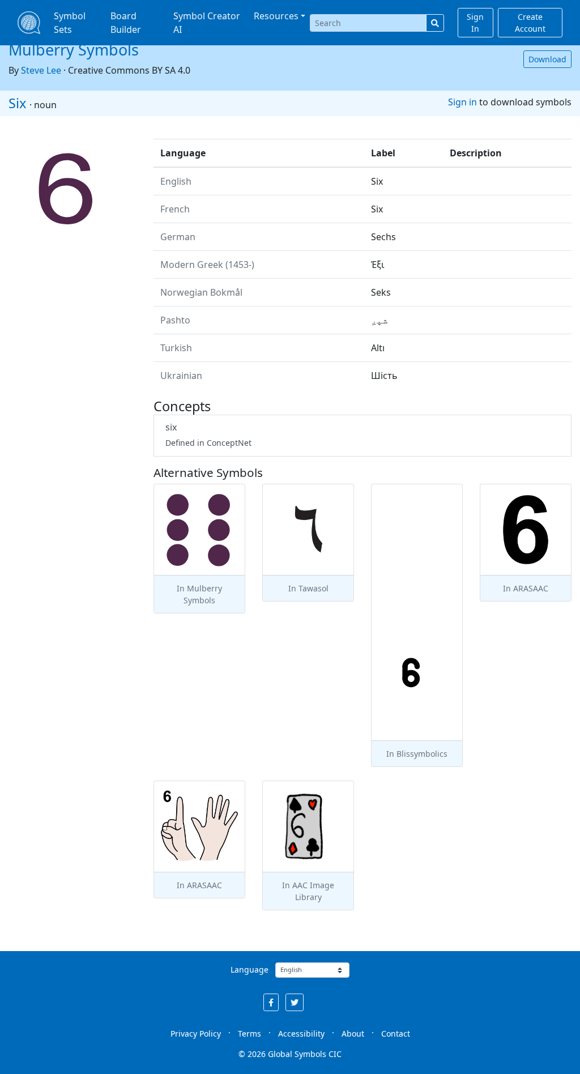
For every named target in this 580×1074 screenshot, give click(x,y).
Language (249, 969)
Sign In (475, 22)
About (353, 1033)
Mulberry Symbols (73, 49)
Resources (276, 16)
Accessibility (301, 1033)
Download (547, 59)
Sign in (462, 102)
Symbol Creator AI (206, 23)
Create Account (530, 22)
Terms (249, 1033)
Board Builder (125, 23)
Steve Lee (41, 70)
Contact (395, 1033)
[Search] (435, 23)
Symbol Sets (70, 23)
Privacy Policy (195, 1033)
